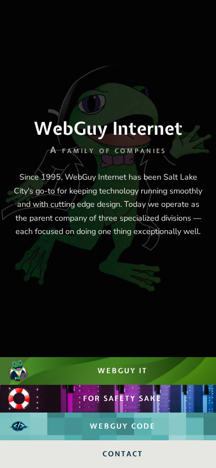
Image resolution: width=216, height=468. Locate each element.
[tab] (108, 178)
